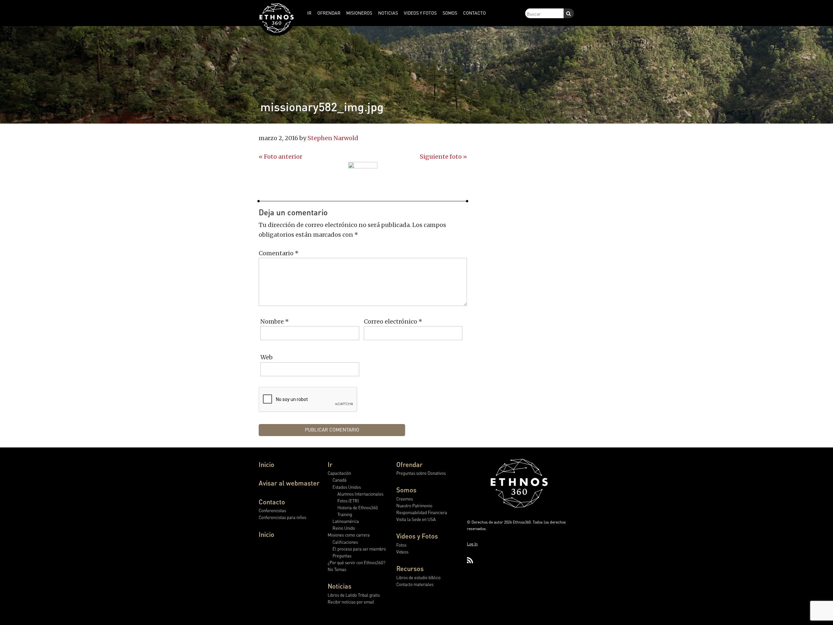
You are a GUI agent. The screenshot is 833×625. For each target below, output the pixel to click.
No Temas (337, 569)
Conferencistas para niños (282, 517)
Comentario (279, 253)
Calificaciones (345, 542)
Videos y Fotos (417, 536)
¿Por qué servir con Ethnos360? (356, 562)
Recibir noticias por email (351, 602)
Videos (402, 551)
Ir (330, 464)
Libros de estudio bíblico (418, 577)
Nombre (274, 321)
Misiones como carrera (349, 535)
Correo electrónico (393, 321)
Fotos (401, 545)
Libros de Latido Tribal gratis (354, 595)
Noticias (339, 586)
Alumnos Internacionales (360, 494)
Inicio (266, 464)
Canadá (340, 480)
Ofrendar (409, 464)
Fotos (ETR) (348, 500)
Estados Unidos (347, 487)
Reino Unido (344, 528)
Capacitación (339, 473)
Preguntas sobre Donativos (421, 473)
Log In (472, 543)
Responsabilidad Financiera (421, 512)
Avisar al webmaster (289, 483)
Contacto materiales (414, 584)
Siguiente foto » (443, 156)
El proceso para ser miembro (359, 549)
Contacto (272, 502)
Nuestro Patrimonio (414, 505)
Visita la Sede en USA (416, 519)
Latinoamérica (346, 521)
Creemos (404, 498)
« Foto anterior (280, 156)
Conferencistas (272, 510)
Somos (406, 489)
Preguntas (342, 555)
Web (266, 357)
